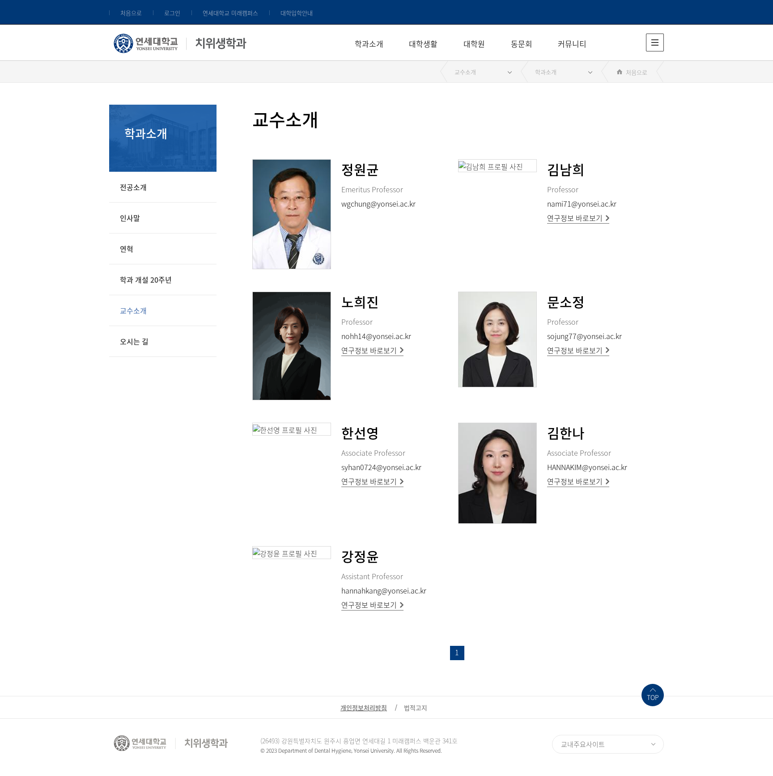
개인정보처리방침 (363, 707)
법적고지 (415, 707)
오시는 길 (134, 341)
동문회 (521, 43)
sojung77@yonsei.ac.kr (584, 336)
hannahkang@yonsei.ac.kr (383, 590)
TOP (653, 697)
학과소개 (369, 43)
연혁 (126, 248)
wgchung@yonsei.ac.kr (378, 203)
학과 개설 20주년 (146, 279)
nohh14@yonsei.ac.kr (376, 336)
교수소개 (465, 72)
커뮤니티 (572, 43)
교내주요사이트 (583, 744)
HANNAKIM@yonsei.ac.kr (587, 467)
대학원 (474, 43)
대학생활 (423, 43)
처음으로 (131, 12)
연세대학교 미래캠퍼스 (230, 12)
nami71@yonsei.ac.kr (581, 203)
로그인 (172, 12)
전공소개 (133, 187)
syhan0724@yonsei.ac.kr (381, 467)
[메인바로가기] (180, 41)
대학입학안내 (296, 12)
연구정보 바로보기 (575, 217)
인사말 (130, 217)
